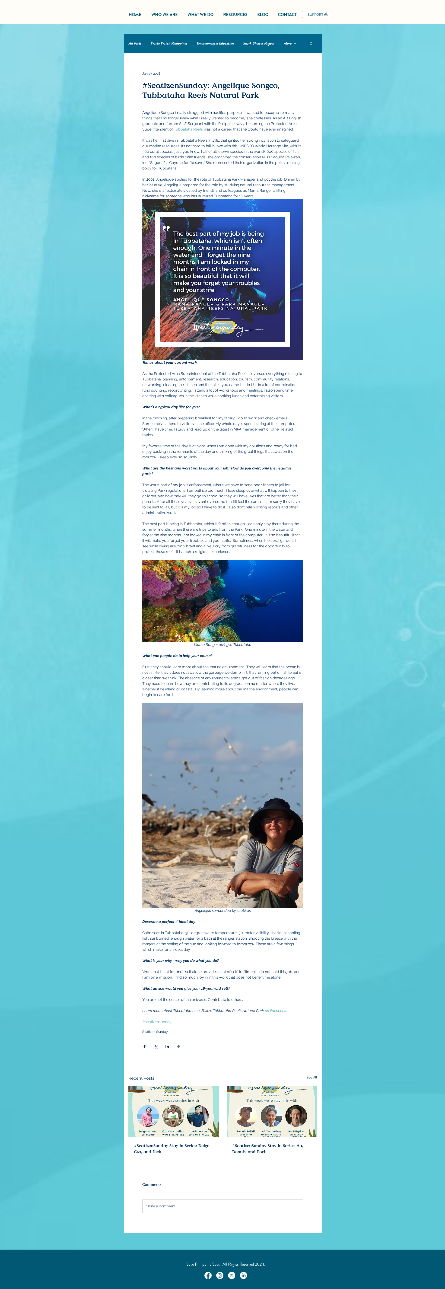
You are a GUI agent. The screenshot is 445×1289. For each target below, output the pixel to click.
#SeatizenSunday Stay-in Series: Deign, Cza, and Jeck (172, 1148)
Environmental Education (215, 43)
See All (311, 1077)
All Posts (134, 43)
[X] (231, 1275)
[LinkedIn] (243, 1275)
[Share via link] (178, 1046)
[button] (311, 43)
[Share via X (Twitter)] (156, 1046)
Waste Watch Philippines (169, 43)
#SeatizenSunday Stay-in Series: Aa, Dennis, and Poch (267, 1148)
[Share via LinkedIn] (167, 1046)
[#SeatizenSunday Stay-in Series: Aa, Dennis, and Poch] (272, 1111)
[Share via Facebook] (144, 1046)
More (287, 43)
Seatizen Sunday (155, 1032)
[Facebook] (208, 1275)
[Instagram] (219, 1275)
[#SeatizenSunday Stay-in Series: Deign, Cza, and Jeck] (173, 1111)
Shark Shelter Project (258, 43)
